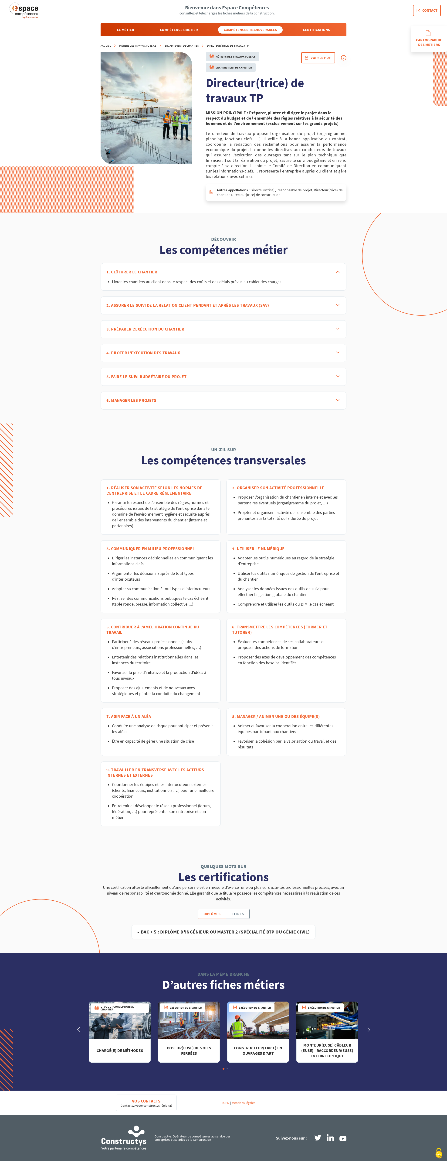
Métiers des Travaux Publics (137, 45)
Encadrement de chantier (182, 45)
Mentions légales (243, 1103)
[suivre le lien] (317, 1138)
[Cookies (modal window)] (439, 1153)
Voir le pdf (321, 57)
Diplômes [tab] (211, 913)
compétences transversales (250, 29)
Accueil (106, 45)
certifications (316, 29)
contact (429, 10)
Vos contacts (146, 1101)
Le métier (125, 29)
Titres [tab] (238, 913)
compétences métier (179, 29)
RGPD (225, 1103)
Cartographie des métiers (429, 42)
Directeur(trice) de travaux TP (228, 45)
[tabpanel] (223, 931)
